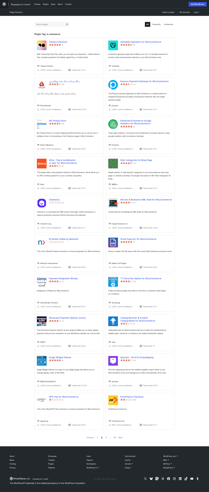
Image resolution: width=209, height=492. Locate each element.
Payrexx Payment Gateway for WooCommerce (144, 81)
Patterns (51, 468)
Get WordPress (197, 4)
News (12, 460)
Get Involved (130, 456)
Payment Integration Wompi (63, 278)
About (12, 456)
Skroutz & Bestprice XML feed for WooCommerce (146, 199)
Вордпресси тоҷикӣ (40, 479)
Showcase (52, 456)
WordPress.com (170, 456)
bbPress (167, 464)
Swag (128, 468)
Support (89, 460)
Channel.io (54, 199)
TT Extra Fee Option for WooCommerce (140, 278)
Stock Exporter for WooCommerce (138, 239)
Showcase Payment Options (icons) (67, 318)
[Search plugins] (67, 24)
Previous (90, 437)
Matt (166, 460)
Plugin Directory (16, 12)
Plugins (51, 464)
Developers (91, 464)
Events (127, 460)
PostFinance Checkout (131, 396)
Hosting (13, 464)
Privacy (13, 468)
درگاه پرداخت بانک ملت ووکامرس (64, 81)
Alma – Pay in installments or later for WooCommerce (63, 161)
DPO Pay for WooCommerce (63, 396)
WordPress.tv (92, 468)
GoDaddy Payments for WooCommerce (140, 42)
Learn (88, 456)
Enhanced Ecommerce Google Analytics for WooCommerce (135, 122)
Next (120, 437)
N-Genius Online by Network (63, 239)
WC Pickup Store (57, 120)
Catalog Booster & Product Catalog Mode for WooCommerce (137, 319)
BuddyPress (169, 468)
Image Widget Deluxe (60, 357)
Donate (129, 464)
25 (115, 437)
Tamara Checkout (58, 42)
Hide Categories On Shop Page (136, 160)
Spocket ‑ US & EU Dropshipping (136, 357)
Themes (51, 460)
